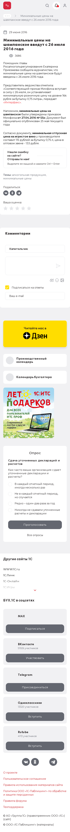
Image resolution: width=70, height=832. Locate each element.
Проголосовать (34, 524)
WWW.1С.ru (11, 569)
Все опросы (35, 535)
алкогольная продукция (29, 174)
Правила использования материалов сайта (33, 785)
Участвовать (35, 658)
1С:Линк (9, 575)
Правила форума (15, 800)
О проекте (10, 772)
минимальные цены (17, 178)
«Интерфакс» (12, 102)
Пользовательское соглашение (24, 778)
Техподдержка (13, 807)
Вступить (35, 716)
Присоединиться (35, 687)
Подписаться (35, 628)
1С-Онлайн (11, 581)
